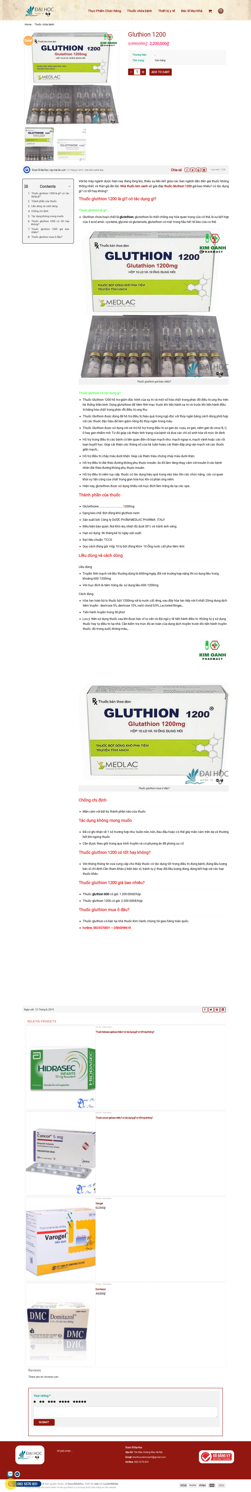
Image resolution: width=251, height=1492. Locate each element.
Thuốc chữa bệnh (139, 11)
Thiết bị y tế (166, 11)
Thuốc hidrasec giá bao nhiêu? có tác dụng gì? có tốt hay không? (125, 1032)
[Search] (221, 11)
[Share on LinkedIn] (204, 170)
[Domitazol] (61, 1325)
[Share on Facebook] (187, 170)
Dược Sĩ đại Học (40, 170)
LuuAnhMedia (110, 1483)
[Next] (112, 77)
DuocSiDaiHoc (76, 1483)
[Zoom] (29, 120)
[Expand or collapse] (70, 186)
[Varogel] (61, 1239)
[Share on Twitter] (192, 170)
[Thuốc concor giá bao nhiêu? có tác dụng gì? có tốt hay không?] (61, 1153)
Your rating (42, 1395)
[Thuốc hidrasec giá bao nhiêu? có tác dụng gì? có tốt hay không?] (61, 1067)
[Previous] (31, 77)
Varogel (99, 1203)
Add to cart (160, 72)
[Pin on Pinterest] (198, 170)
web (96, 1483)
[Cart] (210, 11)
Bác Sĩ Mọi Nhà (192, 11)
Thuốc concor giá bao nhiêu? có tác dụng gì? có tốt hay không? (124, 1117)
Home (28, 24)
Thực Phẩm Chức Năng (104, 11)
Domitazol (100, 1289)
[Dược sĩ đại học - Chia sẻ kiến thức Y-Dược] (39, 11)
